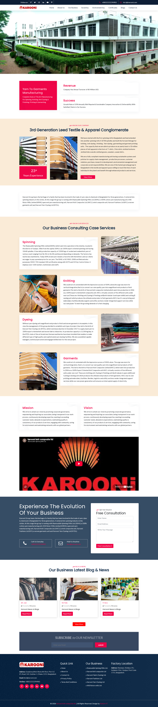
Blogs (123, 8)
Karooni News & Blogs (30, 609)
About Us (61, 8)
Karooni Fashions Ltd (94, 678)
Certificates (112, 8)
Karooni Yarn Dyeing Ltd (95, 682)
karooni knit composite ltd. (66, 703)
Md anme (33, 606)
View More (88, 177)
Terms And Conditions (69, 682)
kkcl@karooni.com (130, 2)
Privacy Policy (66, 678)
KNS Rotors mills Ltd (94, 685)
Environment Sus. (98, 8)
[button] (12, 42)
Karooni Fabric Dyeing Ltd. (96, 675)
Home (51, 8)
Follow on (24, 2)
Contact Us (133, 8)
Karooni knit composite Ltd (96, 671)
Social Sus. (85, 8)
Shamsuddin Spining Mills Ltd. (97, 668)
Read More (26, 614)
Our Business (73, 8)
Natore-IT (104, 703)
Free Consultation (104, 546)
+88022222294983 (109, 2)
